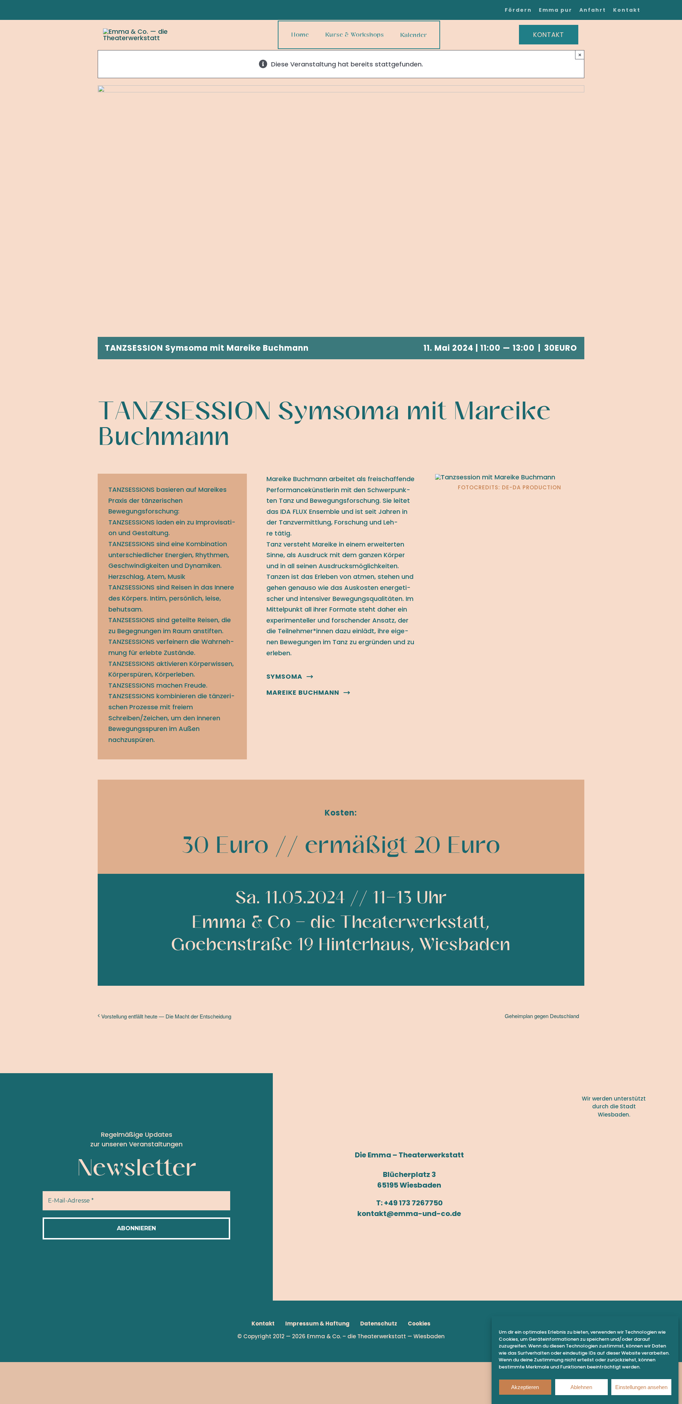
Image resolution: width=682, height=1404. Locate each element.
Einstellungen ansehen (641, 1387)
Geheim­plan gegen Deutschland (542, 1016)
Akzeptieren (525, 1387)
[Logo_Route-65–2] (615, 1192)
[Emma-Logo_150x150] (161, 31)
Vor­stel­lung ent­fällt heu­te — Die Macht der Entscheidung (166, 1016)
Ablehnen (581, 1387)
